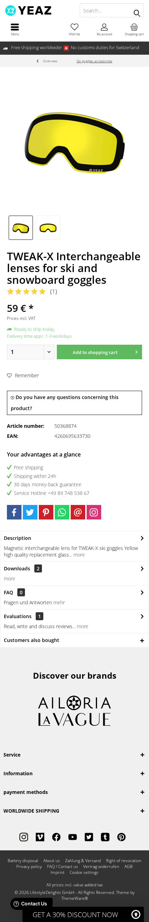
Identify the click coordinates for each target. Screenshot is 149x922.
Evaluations (18, 616)
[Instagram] (94, 512)
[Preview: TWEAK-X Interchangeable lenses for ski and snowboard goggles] (21, 228)
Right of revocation (123, 861)
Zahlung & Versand (83, 861)
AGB (128, 866)
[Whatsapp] (62, 512)
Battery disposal (23, 861)
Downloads (17, 568)
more (78, 554)
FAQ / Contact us (62, 866)
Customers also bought (31, 640)
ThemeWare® (74, 898)
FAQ (13, 592)
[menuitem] (15, 29)
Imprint (57, 872)
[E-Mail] (78, 512)
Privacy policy (29, 866)
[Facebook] (14, 512)
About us (51, 861)
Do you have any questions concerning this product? (65, 403)
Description (17, 538)
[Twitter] (30, 512)
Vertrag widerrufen (101, 866)
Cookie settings (84, 872)
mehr (59, 602)
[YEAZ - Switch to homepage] (37, 10)
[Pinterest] (46, 512)
